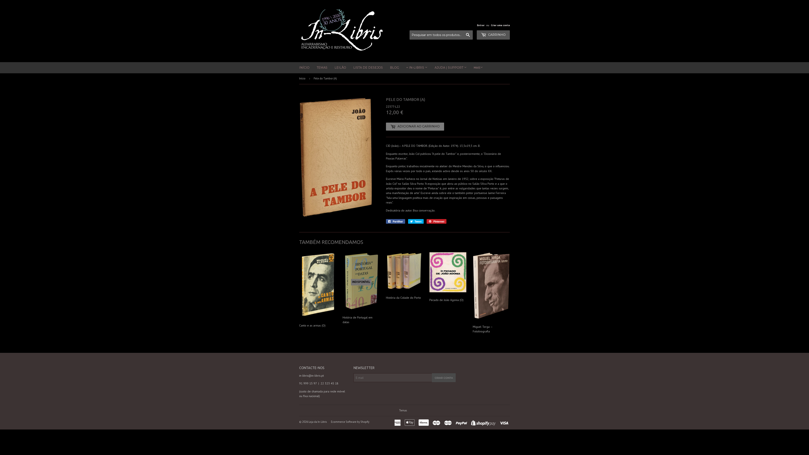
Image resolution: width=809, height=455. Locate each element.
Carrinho (496, 35)
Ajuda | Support (449, 68)
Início (304, 68)
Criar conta (444, 377)
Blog (394, 68)
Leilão (340, 68)
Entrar (481, 25)
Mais (477, 68)
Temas (322, 68)
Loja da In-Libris (318, 422)
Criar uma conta (500, 25)
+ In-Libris (415, 68)
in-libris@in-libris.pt (311, 375)
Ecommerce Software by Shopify (350, 422)
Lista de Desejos (368, 68)
